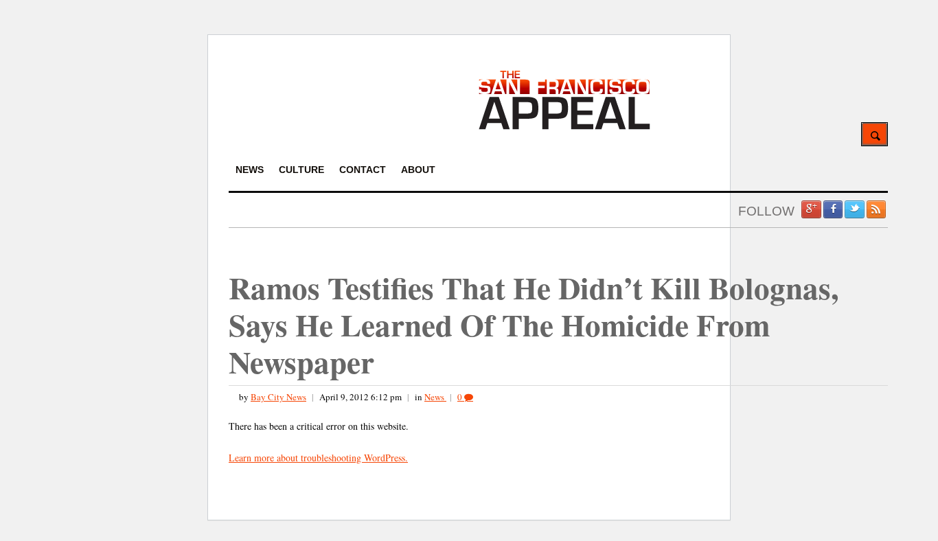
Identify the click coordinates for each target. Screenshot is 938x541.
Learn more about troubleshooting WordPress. (318, 457)
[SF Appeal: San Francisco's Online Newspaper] (564, 127)
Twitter (854, 209)
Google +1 (811, 209)
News (435, 397)
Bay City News (278, 397)
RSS (876, 209)
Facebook (833, 209)
